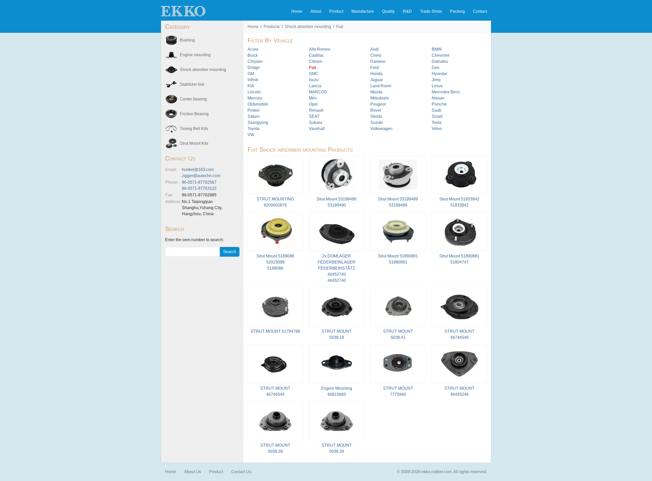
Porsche (439, 104)
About (315, 11)
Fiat (339, 26)
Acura (253, 49)
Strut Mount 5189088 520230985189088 (275, 262)
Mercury (255, 98)
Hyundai (439, 73)
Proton (254, 110)
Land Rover (380, 86)
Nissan (438, 98)
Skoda (376, 116)
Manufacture (362, 11)
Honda (376, 73)
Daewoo (378, 61)
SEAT (314, 116)
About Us (192, 472)
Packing (457, 11)
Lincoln (254, 92)
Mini (313, 98)
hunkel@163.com (198, 169)
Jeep (436, 80)
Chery (375, 55)
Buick (253, 55)
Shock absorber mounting (308, 26)
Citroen (315, 61)
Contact (480, 11)
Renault (316, 110)
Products (272, 26)
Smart (437, 116)
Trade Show (431, 11)
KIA (251, 86)
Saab (436, 110)
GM (251, 73)
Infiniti (253, 80)
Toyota (254, 128)
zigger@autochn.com (201, 175)
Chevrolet (440, 55)
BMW (437, 49)
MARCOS (318, 92)
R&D (407, 11)
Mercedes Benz (446, 92)
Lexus (437, 86)
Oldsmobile (258, 104)
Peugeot (378, 104)
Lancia (315, 86)
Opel (313, 104)
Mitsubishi (379, 98)
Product (336, 11)
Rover (375, 110)
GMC (313, 73)
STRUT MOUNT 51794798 (275, 331)
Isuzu (314, 80)
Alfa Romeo (319, 49)
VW (251, 135)
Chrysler (255, 61)
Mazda (376, 92)
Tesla (436, 122)
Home (296, 11)
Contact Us (241, 472)
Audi (374, 49)
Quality (388, 11)
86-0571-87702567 (199, 182)
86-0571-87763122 (199, 188)
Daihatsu (440, 61)
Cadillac (316, 55)
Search (229, 252)
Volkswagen (381, 128)
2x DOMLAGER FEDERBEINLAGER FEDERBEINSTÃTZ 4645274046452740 (337, 268)
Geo (435, 67)
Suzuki (376, 122)
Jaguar (376, 80)
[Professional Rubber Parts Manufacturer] (183, 11)
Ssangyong (258, 122)
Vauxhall (317, 128)
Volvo (437, 128)
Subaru (315, 122)
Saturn (254, 116)
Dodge (254, 67)
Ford (374, 67)
